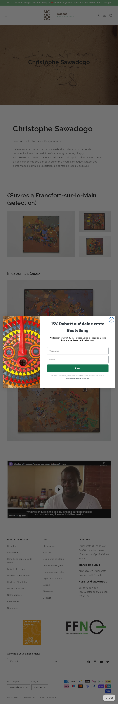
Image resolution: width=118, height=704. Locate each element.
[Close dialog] (111, 319)
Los (77, 368)
